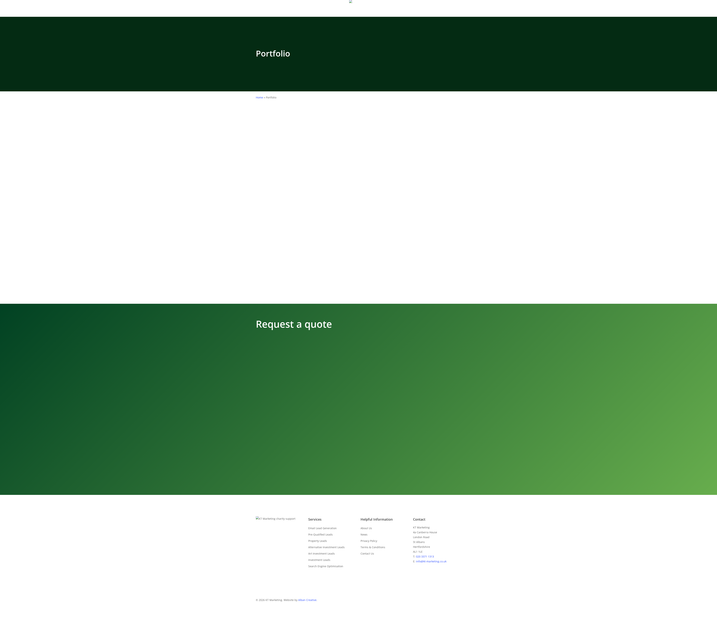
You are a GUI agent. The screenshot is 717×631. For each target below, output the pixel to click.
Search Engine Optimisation (325, 566)
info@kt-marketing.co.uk (431, 561)
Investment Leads (319, 560)
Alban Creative (307, 600)
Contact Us (367, 553)
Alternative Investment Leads (326, 547)
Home (259, 97)
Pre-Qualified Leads (320, 534)
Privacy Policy (369, 541)
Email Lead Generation (322, 528)
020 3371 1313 (425, 556)
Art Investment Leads (321, 553)
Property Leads (317, 541)
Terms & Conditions (373, 547)
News (364, 534)
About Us (366, 528)
